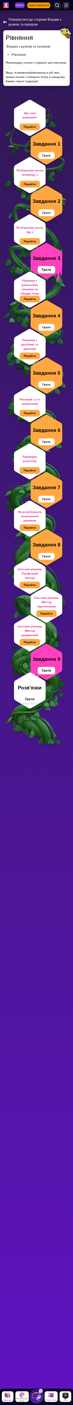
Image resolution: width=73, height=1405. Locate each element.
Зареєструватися (38, 5)
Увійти (20, 5)
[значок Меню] (66, 5)
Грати (46, 155)
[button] (37, 1394)
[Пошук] (57, 5)
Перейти (30, 126)
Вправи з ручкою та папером (28, 46)
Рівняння (19, 54)
